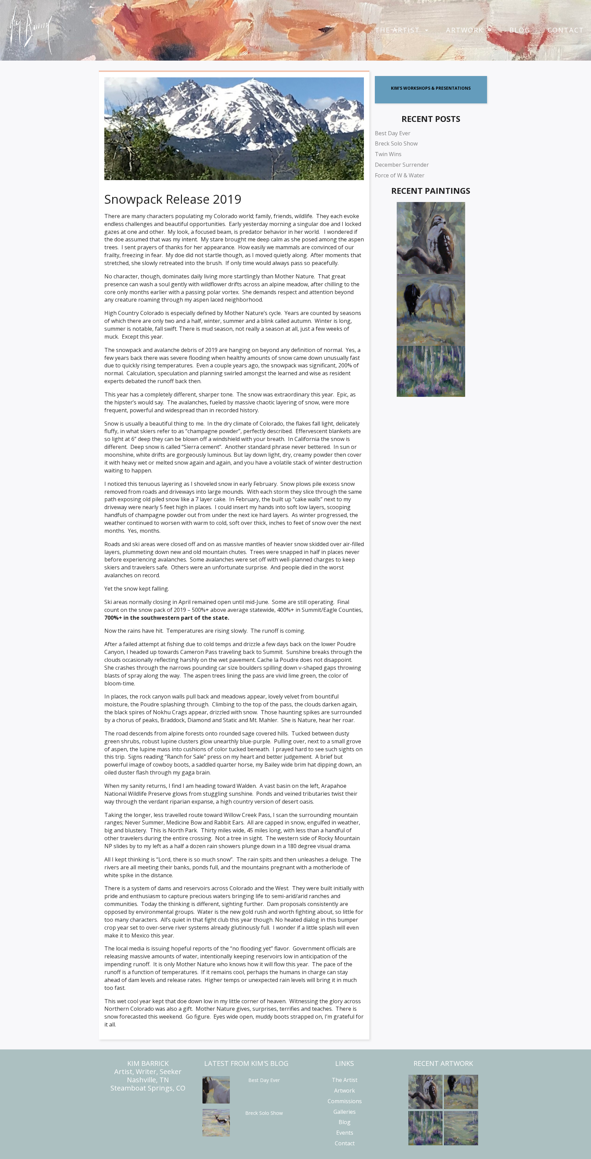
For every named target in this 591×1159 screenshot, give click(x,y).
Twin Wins (388, 154)
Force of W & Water (399, 175)
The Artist (397, 30)
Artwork (464, 30)
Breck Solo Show (396, 143)
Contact (566, 30)
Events (344, 1132)
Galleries (344, 1112)
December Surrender (402, 164)
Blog (519, 30)
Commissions (345, 1101)
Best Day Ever (392, 133)
